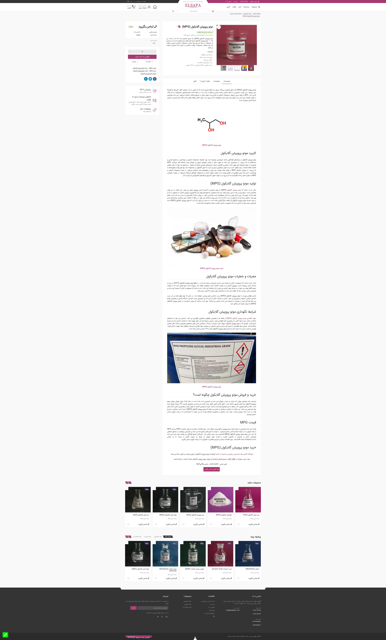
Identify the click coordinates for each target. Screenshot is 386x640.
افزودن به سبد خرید (142, 56)
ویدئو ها (212, 610)
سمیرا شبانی (222, 459)
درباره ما (235, 1)
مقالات (234, 7)
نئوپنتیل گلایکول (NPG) (169, 515)
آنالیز (195, 81)
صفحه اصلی (256, 14)
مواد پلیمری (147, 537)
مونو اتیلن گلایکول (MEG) (195, 569)
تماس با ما (228, 1)
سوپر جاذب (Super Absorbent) (170, 570)
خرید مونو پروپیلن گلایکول (140, 68)
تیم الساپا (246, 7)
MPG (177, 283)
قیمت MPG (152, 68)
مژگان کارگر (231, 459)
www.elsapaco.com (248, 439)
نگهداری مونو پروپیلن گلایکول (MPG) (239, 318)
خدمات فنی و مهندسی (208, 601)
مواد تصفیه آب (137, 537)
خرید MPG (153, 71)
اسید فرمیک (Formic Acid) (139, 569)
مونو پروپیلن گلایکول (234, 190)
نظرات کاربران (205, 81)
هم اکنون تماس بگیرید (211, 469)
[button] (178, 27)
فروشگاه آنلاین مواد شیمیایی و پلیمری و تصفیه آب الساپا (234, 454)
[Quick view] (237, 488)
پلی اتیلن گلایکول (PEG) (196, 515)
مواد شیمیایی (247, 14)
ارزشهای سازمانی (210, 613)
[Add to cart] (238, 524)
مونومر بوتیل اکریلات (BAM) (249, 569)
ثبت (133, 608)
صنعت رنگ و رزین (235, 14)
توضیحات (226, 81)
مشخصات (216, 81)
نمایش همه (168, 537)
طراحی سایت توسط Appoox (139, 637)
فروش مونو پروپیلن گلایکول (148, 74)
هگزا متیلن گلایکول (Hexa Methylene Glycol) (250, 516)
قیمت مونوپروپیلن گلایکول (140, 71)
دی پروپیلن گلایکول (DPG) (140, 515)
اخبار (239, 7)
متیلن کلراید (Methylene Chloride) (223, 570)
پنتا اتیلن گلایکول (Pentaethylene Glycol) (223, 516)
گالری (228, 7)
